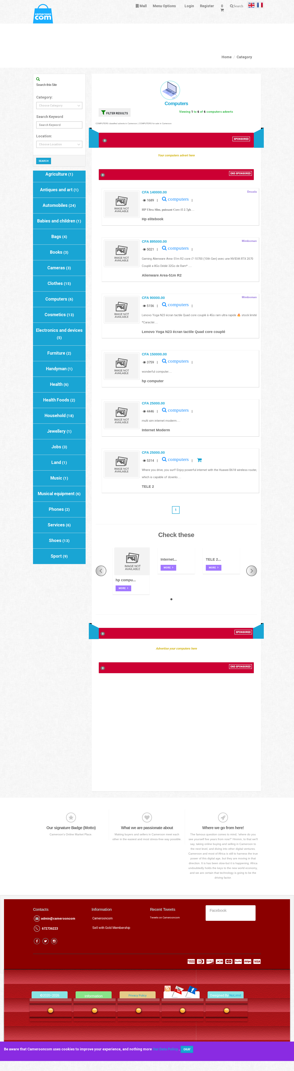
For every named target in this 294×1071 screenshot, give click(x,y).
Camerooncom (102, 918)
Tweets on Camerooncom (165, 917)
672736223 (50, 928)
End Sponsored (240, 173)
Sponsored (241, 139)
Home (227, 57)
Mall (143, 6)
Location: (44, 136)
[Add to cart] (198, 461)
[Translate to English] (251, 5)
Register (207, 6)
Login (189, 6)
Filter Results (117, 113)
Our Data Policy (166, 1049)
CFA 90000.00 (153, 298)
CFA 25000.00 (153, 403)
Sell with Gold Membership (111, 928)
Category (244, 57)
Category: (44, 97)
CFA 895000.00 (154, 241)
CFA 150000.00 (154, 354)
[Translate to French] (260, 5)
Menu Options (164, 6)
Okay (186, 1049)
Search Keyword (49, 117)
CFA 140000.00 (154, 192)
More (122, 588)
